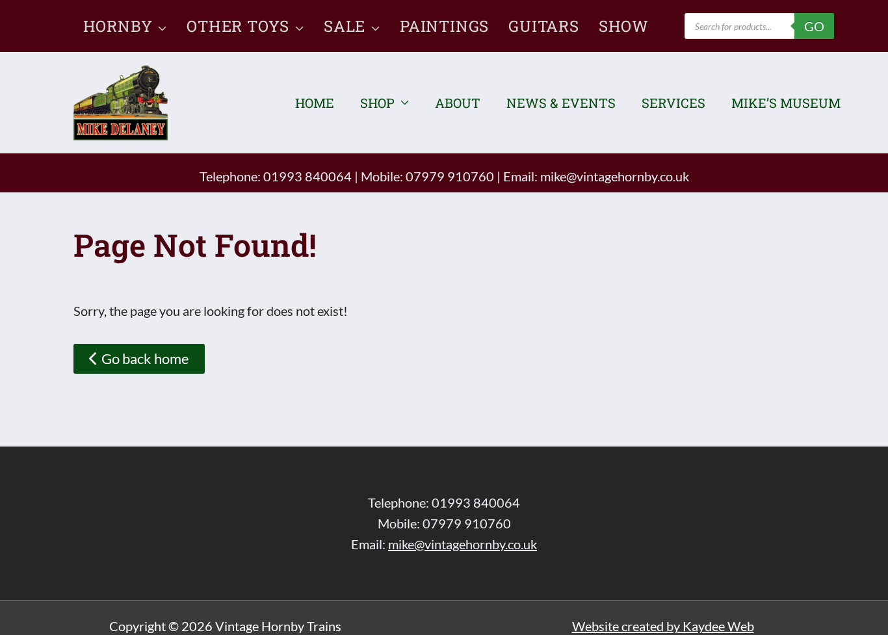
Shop (377, 102)
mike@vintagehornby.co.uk (614, 176)
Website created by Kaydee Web (663, 626)
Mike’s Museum (786, 102)
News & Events (561, 102)
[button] (159, 25)
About (457, 102)
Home (314, 102)
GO (814, 26)
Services (673, 102)
